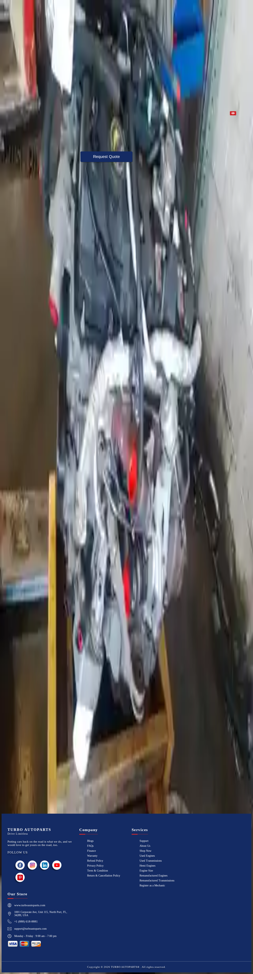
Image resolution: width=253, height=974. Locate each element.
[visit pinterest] (20, 877)
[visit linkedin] (44, 865)
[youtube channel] (57, 865)
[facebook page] (20, 865)
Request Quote (106, 156)
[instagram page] (32, 865)
